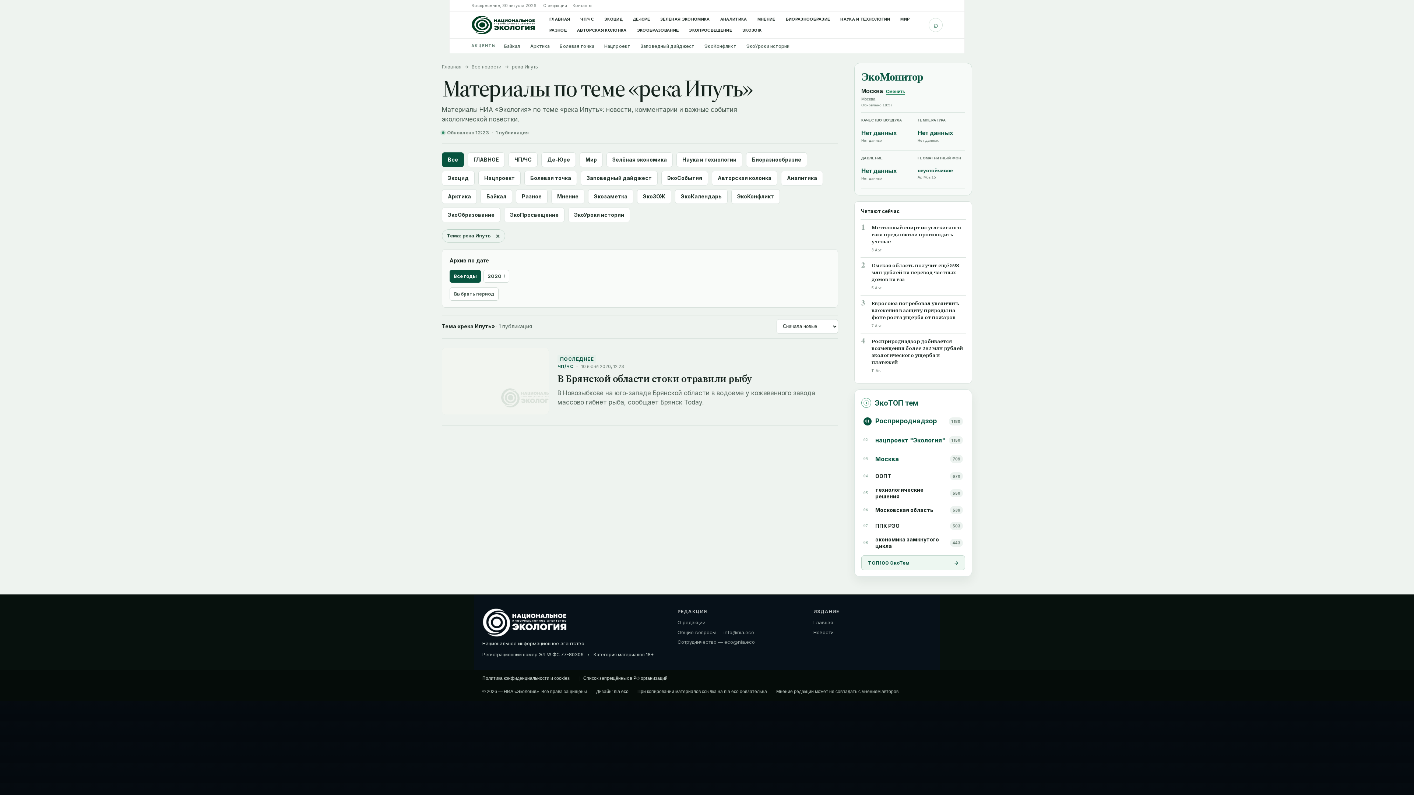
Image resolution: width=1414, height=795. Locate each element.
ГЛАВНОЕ (486, 159)
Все (453, 159)
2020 (496, 276)
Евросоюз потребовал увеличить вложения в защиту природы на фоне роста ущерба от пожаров (915, 310)
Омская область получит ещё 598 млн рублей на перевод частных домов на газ (915, 272)
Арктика (540, 46)
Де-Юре (641, 19)
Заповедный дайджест (667, 46)
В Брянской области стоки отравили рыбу (654, 378)
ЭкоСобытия (684, 178)
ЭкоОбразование (658, 30)
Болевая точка (577, 46)
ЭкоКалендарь (701, 196)
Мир (905, 19)
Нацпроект (617, 46)
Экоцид (613, 19)
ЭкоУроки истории (768, 46)
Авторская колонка (602, 30)
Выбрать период (474, 294)
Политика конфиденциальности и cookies (526, 678)
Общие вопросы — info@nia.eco (716, 632)
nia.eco (621, 692)
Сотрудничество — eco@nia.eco (716, 642)
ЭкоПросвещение (710, 30)
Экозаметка (610, 196)
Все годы (465, 276)
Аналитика (733, 19)
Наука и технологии (865, 19)
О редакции (555, 5)
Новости (823, 632)
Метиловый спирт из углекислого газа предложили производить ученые (916, 234)
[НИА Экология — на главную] (503, 25)
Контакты (582, 5)
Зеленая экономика (685, 19)
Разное (558, 30)
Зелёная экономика (639, 159)
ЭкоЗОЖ (751, 30)
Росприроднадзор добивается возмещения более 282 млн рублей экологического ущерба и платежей (917, 352)
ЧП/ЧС (587, 19)
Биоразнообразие (808, 19)
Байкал (512, 46)
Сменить (895, 91)
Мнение (766, 19)
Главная (559, 19)
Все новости (487, 67)
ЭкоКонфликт (720, 46)
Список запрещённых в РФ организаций (625, 678)
